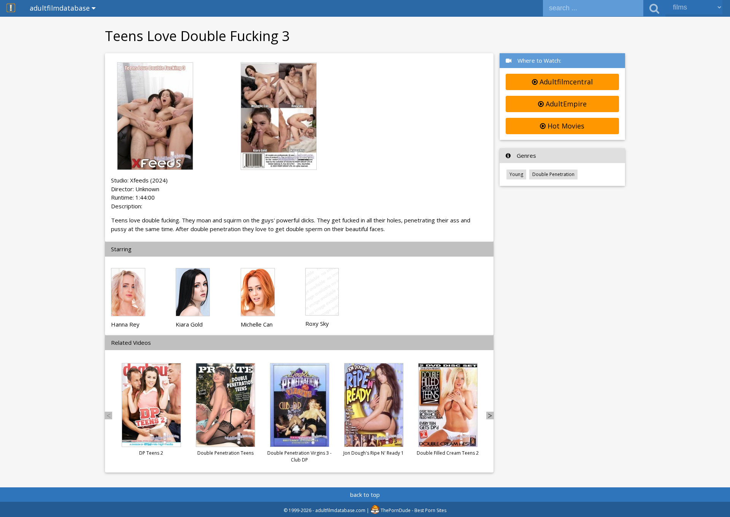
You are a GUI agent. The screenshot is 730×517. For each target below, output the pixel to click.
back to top (365, 494)
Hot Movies (565, 125)
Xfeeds (139, 180)
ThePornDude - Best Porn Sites (412, 510)
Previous (108, 415)
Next (490, 415)
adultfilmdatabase (61, 8)
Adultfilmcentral (565, 81)
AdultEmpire (565, 103)
